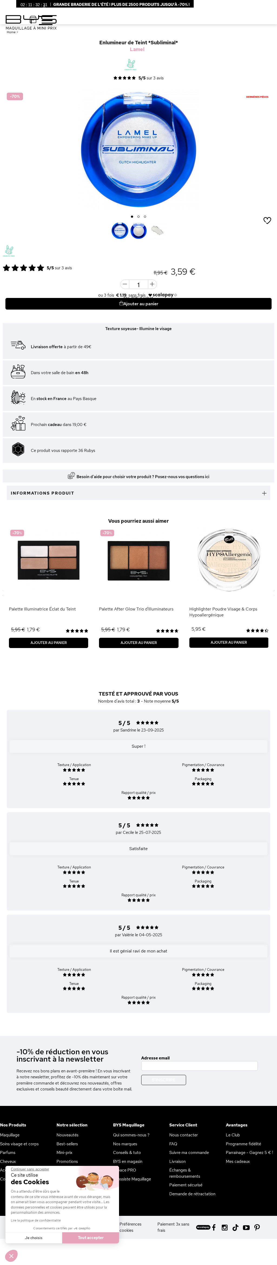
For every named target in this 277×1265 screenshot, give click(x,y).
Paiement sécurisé (185, 1185)
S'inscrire (164, 1080)
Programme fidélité (243, 1144)
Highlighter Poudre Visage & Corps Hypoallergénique (223, 612)
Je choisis (33, 1237)
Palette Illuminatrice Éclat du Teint (42, 609)
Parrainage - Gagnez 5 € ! (249, 1152)
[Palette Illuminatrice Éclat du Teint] (48, 560)
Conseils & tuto (127, 1152)
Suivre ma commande (189, 1152)
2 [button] (139, 217)
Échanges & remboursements (184, 1173)
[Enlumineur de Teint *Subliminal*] (120, 230)
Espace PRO (124, 1170)
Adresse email (155, 1058)
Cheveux (8, 1161)
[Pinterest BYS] (257, 1227)
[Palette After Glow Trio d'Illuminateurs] (138, 560)
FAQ (173, 1144)
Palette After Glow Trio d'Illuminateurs (136, 609)
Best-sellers (67, 1144)
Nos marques (125, 1144)
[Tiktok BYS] (235, 1227)
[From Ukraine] (23, 251)
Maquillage (9, 1135)
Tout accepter (91, 1237)
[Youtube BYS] (246, 1227)
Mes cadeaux (238, 1161)
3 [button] (145, 217)
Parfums (7, 1152)
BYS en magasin (127, 1161)
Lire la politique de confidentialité (36, 1220)
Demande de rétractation (192, 1194)
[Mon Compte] (40, 8)
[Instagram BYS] (224, 1227)
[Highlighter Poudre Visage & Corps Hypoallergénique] (229, 560)
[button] (11, 1255)
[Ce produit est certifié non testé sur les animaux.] (9, 251)
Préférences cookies (130, 1227)
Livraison (177, 1161)
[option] (138, 149)
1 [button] (132, 217)
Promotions (67, 1161)
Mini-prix (64, 1152)
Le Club (233, 1135)
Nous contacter (183, 1135)
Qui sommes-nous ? (131, 1135)
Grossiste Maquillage (132, 1179)
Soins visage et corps (19, 1144)
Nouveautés (67, 1135)
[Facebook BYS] (213, 1227)
